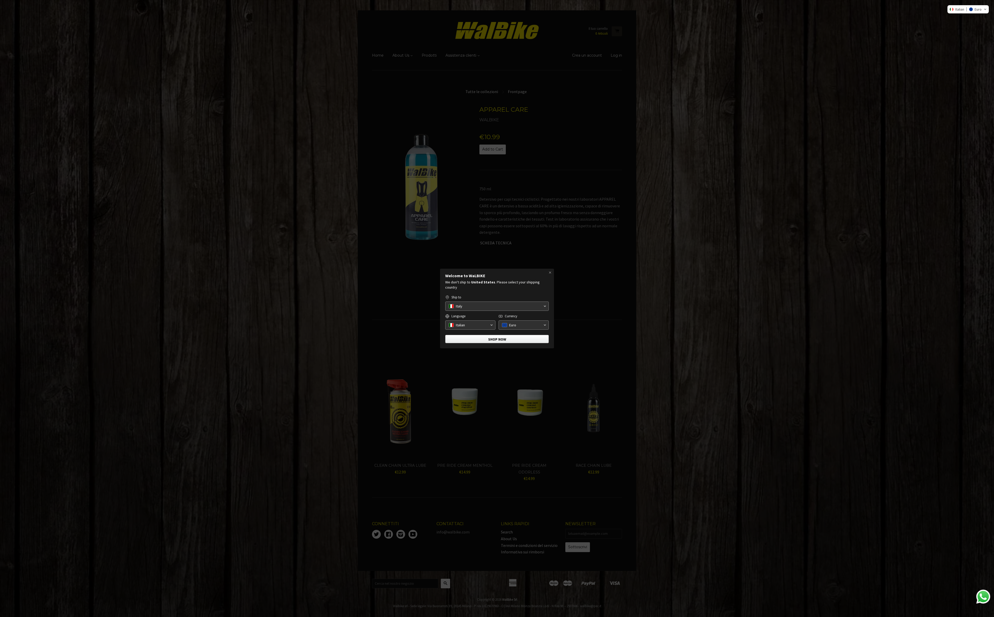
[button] (968, 9)
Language (458, 316)
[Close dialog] (550, 272)
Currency (511, 316)
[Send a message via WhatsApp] (983, 597)
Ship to (456, 297)
